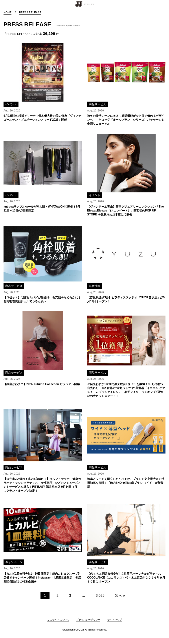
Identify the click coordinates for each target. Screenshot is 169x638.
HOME (7, 12)
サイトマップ (114, 619)
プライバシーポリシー (88, 619)
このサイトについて (58, 619)
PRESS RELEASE (30, 12)
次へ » (120, 595)
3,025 (100, 595)
